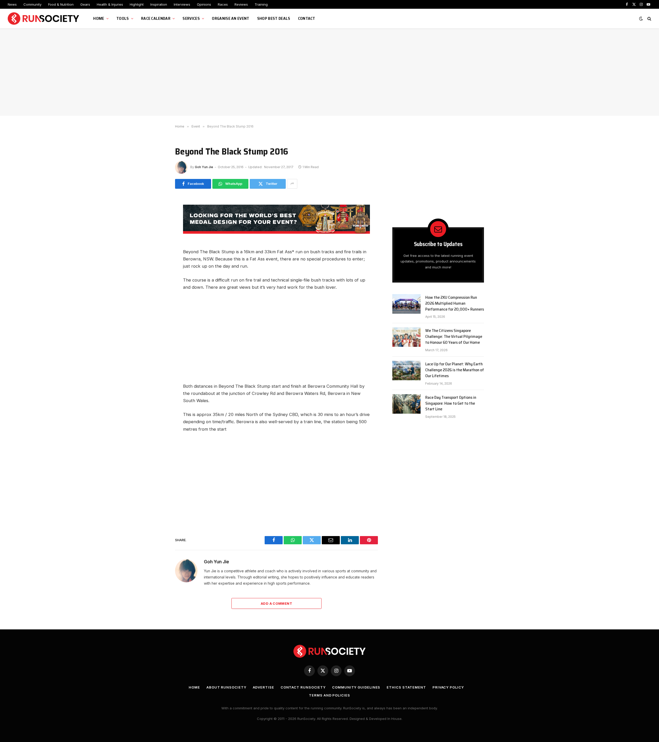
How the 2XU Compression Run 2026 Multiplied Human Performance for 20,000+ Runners (454, 303)
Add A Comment (276, 603)
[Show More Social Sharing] (292, 184)
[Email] (157, 248)
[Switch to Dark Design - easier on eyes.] (641, 18)
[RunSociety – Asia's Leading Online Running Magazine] (44, 19)
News (12, 4)
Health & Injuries (110, 4)
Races (223, 4)
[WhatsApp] (157, 225)
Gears (85, 4)
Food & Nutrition (61, 4)
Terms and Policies (329, 695)
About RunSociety (226, 687)
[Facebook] (157, 214)
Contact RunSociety (303, 687)
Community (32, 4)
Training (261, 4)
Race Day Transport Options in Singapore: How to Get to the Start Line (450, 403)
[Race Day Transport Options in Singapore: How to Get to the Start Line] (406, 404)
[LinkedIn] (157, 260)
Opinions (204, 4)
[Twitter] (157, 237)
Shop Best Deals (273, 18)
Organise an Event (230, 18)
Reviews (241, 4)
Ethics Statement (406, 687)
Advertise (263, 687)
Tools (122, 18)
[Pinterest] (157, 272)
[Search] (648, 18)
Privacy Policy (448, 687)
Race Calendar (155, 18)
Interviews (182, 4)
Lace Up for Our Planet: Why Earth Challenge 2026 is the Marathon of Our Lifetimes (454, 370)
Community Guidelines (356, 687)
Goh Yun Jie (204, 167)
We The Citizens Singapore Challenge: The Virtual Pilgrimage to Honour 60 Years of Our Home (453, 337)
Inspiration (158, 4)
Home (98, 18)
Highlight (137, 4)
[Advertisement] (329, 72)
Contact (306, 18)
